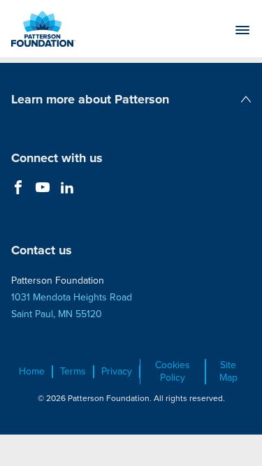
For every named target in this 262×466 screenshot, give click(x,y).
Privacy (116, 371)
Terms (73, 371)
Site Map (228, 371)
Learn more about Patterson (90, 99)
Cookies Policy (172, 371)
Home (32, 371)
